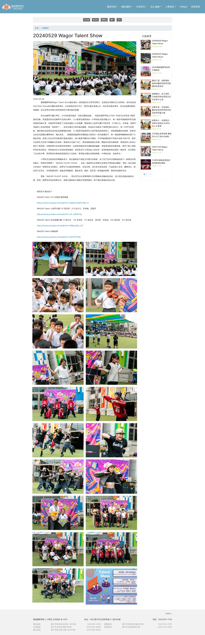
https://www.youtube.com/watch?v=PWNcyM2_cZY (60, 225)
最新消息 (111, 6)
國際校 (104, 20)
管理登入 (169, 613)
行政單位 (140, 6)
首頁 (37, 28)
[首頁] (14, 6)
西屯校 (95, 20)
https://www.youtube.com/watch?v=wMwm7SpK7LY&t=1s (63, 203)
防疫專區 (195, 6)
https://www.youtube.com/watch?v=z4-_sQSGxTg (59, 214)
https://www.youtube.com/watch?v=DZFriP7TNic (59, 237)
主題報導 (45, 28)
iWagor (183, 6)
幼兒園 (86, 20)
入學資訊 (169, 6)
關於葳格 (125, 6)
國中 (112, 20)
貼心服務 (155, 6)
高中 (119, 20)
